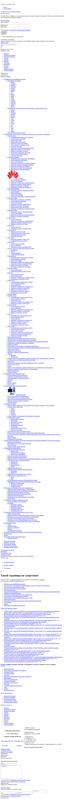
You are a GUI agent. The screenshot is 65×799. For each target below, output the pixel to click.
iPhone (13, 82)
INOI (12, 97)
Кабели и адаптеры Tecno (18, 231)
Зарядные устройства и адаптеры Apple (22, 148)
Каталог (6, 66)
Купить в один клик (20, 781)
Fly (12, 93)
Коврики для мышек (17, 485)
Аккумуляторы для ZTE (18, 244)
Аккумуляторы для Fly (17, 274)
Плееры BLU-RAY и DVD (18, 428)
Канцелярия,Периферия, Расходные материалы (46, 591)
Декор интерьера (15, 253)
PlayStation (14, 471)
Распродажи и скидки (10, 545)
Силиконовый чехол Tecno (18, 234)
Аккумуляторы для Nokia (18, 259)
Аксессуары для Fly (16, 276)
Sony (12, 128)
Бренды (6, 61)
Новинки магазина (9, 56)
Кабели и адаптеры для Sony (19, 335)
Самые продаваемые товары (9, 608)
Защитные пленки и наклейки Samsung (22, 165)
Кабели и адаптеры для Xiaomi (20, 205)
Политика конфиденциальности (33, 747)
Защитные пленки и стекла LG (20, 321)
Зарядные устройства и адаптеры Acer (22, 302)
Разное (13, 106)
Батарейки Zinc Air (16, 510)
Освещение (14, 250)
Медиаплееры (15, 423)
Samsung (13, 84)
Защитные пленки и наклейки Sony (21, 334)
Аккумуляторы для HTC (18, 283)
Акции (6, 58)
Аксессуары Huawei (16, 181)
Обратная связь (5, 749)
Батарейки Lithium (16, 507)
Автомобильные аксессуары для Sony (22, 328)
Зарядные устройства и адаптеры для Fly (22, 277)
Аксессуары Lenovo (16, 270)
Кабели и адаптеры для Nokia (19, 265)
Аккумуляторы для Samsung (19, 160)
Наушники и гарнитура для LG (20, 325)
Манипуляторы (15, 465)
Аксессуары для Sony (17, 331)
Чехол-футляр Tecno (16, 236)
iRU (12, 126)
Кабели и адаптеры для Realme (20, 216)
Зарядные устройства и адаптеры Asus (22, 309)
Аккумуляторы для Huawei (18, 179)
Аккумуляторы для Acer (18, 299)
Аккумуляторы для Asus (18, 306)
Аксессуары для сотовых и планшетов (39, 585)
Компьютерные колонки (18, 452)
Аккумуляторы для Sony (18, 329)
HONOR (13, 87)
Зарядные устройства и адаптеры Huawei (23, 183)
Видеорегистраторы (16, 422)
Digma (12, 117)
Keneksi (13, 100)
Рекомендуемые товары (11, 547)
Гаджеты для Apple (16, 146)
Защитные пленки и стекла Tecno (20, 233)
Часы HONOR (15, 192)
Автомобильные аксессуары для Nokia (22, 257)
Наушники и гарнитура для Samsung (21, 168)
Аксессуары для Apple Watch (19, 154)
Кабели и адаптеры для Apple (19, 151)
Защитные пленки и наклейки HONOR (22, 190)
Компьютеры (16, 593)
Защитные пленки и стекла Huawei (21, 184)
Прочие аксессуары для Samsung (20, 169)
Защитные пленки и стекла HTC (20, 288)
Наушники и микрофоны (18, 454)
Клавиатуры (14, 462)
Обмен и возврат (9, 69)
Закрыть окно (5, 42)
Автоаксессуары (5, 554)
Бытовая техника (20, 605)
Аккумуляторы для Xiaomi (18, 201)
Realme (13, 90)
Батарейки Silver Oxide (17, 506)
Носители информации (25, 594)
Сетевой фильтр (15, 486)
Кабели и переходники (17, 483)
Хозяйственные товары (17, 254)
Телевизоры (14, 426)
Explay (13, 123)
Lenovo (13, 116)
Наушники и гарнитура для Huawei (21, 187)
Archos (13, 120)
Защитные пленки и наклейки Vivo (21, 228)
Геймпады (14, 472)
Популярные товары (10, 544)
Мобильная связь (20, 584)
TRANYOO (14, 357)
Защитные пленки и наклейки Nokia (21, 263)
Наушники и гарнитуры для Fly (20, 279)
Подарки (13, 599)
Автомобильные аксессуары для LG (21, 315)
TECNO (13, 102)
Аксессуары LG (15, 318)
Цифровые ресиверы (17, 425)
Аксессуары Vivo (16, 227)
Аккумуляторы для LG (17, 317)
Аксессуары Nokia (16, 260)
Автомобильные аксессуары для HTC (22, 282)
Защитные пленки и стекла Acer (20, 303)
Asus (12, 122)
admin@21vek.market (34, 729)
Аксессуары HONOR (17, 195)
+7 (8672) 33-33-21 (6, 750)
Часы (9, 602)
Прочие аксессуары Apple (18, 142)
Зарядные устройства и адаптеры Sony (22, 332)
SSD (12, 478)
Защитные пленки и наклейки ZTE (21, 247)
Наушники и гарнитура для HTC (20, 291)
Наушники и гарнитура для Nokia (20, 266)
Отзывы (6, 59)
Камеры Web (14, 451)
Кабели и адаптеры (16, 430)
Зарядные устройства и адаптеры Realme (22, 215)
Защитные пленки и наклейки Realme (22, 212)
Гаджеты (13, 590)
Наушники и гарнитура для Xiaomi (21, 199)
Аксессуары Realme (16, 213)
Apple (12, 111)
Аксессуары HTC (16, 285)
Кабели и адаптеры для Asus (19, 312)
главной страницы (15, 579)
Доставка (6, 63)
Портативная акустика (17, 419)
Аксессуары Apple (16, 140)
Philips (12, 94)
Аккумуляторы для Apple (18, 139)
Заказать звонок (15, 11)
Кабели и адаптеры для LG (18, 323)
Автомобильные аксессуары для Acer (21, 297)
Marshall (13, 355)
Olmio (12, 99)
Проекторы (14, 420)
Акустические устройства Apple (20, 145)
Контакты (7, 64)
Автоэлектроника (21, 588)
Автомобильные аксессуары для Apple (22, 137)
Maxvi (12, 96)
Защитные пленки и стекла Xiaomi (21, 204)
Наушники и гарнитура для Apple (20, 152)
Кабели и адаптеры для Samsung (20, 166)
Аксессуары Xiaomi (16, 202)
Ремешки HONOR (16, 193)
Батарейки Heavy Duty (17, 509)
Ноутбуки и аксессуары (25, 598)
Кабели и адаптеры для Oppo (19, 224)
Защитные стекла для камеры (19, 143)
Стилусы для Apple (16, 155)
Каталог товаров (5, 76)
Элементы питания (22, 596)
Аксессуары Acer (16, 300)
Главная (6, 53)
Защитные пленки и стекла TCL (20, 239)
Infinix (12, 105)
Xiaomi (13, 88)
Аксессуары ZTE (16, 245)
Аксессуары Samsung (17, 161)
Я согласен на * (16, 780)
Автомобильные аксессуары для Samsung (23, 158)
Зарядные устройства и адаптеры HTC (22, 286)
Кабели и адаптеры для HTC (19, 289)
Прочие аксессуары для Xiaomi (20, 207)
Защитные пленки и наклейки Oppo (21, 222)
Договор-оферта (8, 70)
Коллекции (4, 551)
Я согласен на (16, 30)
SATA (12, 477)
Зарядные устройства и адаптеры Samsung (23, 163)
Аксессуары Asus (16, 308)
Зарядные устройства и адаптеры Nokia (22, 262)
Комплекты (14, 463)
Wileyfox (13, 103)
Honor (12, 131)
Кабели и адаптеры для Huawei (20, 186)
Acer (12, 119)
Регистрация (7, 8)
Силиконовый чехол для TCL (19, 241)
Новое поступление (9, 55)
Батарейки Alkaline (16, 504)
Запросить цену (15, 796)
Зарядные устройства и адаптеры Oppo (22, 221)
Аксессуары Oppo (16, 219)
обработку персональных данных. (20, 30)
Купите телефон (5, 664)
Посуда (13, 251)
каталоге (42, 579)
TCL (12, 129)
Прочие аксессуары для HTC (19, 292)
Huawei (13, 85)
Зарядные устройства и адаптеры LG (21, 320)
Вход (5, 7)
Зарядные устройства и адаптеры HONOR (23, 196)
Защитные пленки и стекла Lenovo (21, 271)
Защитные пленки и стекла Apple (20, 149)
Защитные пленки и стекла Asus (20, 311)
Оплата (6, 67)
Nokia (12, 91)
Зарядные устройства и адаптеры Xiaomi (22, 208)
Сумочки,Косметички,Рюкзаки (32, 601)
